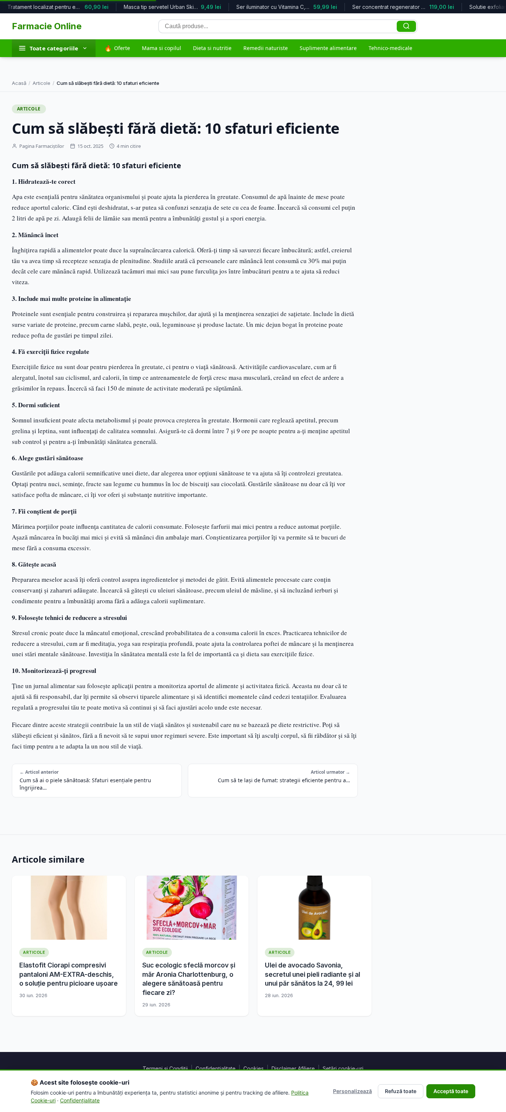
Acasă (19, 83)
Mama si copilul (161, 48)
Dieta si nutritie (212, 48)
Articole (41, 83)
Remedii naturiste (265, 48)
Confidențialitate (216, 1068)
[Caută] (406, 26)
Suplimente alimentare (328, 48)
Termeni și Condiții (165, 1068)
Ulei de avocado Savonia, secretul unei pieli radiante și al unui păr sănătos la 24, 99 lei (312, 974)
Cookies (253, 1068)
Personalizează (352, 1091)
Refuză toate (400, 1091)
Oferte (117, 48)
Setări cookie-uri (343, 1068)
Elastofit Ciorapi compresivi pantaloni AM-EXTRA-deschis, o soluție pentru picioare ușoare (68, 974)
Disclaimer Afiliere (293, 1068)
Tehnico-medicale (390, 48)
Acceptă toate (450, 1091)
